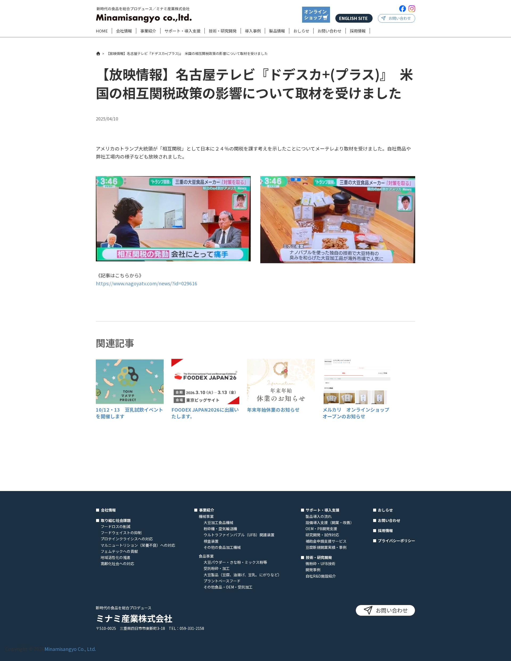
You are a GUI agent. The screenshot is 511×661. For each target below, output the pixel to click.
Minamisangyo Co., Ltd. (70, 648)
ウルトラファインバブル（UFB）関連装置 (239, 534)
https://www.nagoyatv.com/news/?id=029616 (146, 283)
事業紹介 (148, 31)
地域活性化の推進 (115, 557)
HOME (102, 31)
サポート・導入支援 (182, 31)
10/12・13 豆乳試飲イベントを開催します (129, 413)
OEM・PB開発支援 (321, 528)
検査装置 (211, 541)
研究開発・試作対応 (322, 534)
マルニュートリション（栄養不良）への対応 (138, 545)
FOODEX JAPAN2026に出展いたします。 (205, 413)
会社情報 (124, 31)
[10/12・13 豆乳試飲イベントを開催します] (130, 402)
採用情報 (358, 31)
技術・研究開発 (223, 31)
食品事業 (206, 556)
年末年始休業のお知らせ (273, 409)
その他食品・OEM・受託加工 (228, 587)
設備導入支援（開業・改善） (330, 522)
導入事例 (253, 31)
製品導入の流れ (319, 516)
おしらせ (301, 31)
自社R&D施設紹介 (321, 576)
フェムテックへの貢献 (119, 551)
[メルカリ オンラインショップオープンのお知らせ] (356, 402)
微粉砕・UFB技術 (320, 563)
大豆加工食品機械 (218, 522)
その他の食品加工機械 (222, 547)
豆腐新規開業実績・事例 (326, 547)
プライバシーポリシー (396, 540)
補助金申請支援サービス (326, 541)
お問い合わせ (400, 18)
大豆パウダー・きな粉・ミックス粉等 (235, 562)
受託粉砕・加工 (217, 568)
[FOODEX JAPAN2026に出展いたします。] (205, 402)
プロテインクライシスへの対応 (127, 538)
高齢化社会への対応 (117, 563)
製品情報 (277, 31)
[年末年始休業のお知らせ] (281, 402)
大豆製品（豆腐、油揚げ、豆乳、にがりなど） (243, 574)
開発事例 (313, 569)
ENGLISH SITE (353, 18)
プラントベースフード (222, 580)
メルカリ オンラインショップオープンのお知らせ (356, 413)
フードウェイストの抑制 (121, 532)
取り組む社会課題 (116, 520)
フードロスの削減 (115, 526)
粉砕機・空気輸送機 (220, 528)
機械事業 (206, 516)
